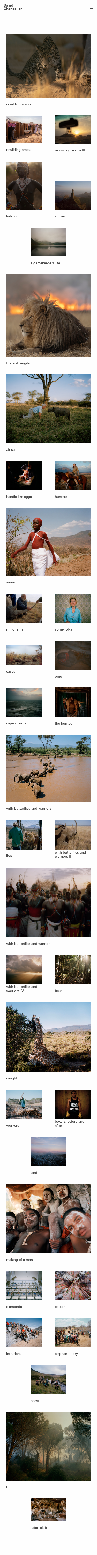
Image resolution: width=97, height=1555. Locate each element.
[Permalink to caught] (48, 1037)
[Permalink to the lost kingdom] (48, 315)
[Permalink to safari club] (49, 1509)
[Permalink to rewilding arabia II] (24, 129)
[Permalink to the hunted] (73, 702)
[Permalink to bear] (73, 969)
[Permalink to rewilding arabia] (48, 66)
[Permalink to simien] (73, 195)
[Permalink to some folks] (73, 608)
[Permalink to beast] (49, 1379)
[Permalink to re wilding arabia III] (73, 129)
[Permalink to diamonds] (24, 1285)
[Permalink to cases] (24, 655)
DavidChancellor (13, 7)
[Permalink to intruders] (24, 1332)
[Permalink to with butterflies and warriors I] (48, 768)
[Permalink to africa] (48, 408)
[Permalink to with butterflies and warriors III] (48, 902)
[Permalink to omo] (73, 655)
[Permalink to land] (49, 1151)
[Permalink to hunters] (73, 475)
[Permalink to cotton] (73, 1285)
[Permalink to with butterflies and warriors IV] (24, 969)
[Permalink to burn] (48, 1446)
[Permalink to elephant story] (73, 1332)
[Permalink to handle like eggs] (24, 475)
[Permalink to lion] (24, 835)
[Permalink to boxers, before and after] (73, 1104)
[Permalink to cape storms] (24, 702)
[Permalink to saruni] (48, 542)
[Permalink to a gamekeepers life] (49, 242)
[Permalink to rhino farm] (24, 608)
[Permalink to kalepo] (24, 186)
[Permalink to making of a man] (48, 1218)
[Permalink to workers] (24, 1104)
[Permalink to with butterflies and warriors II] (73, 835)
